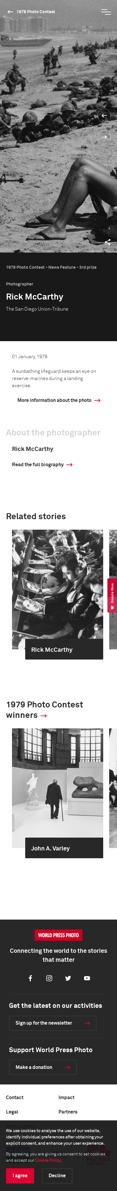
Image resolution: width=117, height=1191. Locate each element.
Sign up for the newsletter (44, 1023)
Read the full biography (38, 464)
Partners (67, 1112)
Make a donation (34, 1067)
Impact (66, 1097)
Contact (14, 1097)
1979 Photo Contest (35, 12)
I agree (20, 1175)
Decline (57, 1175)
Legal (12, 1112)
